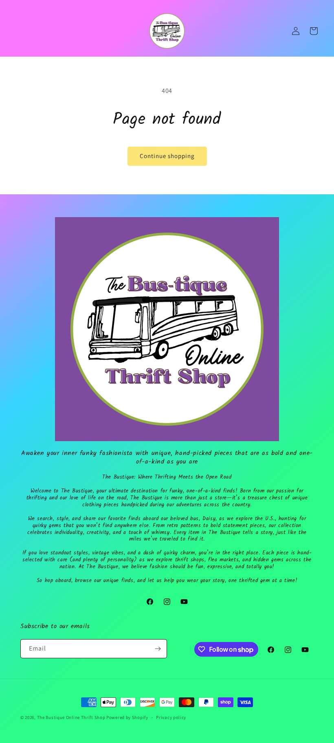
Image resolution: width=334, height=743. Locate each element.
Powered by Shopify (127, 717)
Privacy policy (171, 717)
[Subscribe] (158, 648)
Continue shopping (167, 156)
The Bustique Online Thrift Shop (71, 717)
